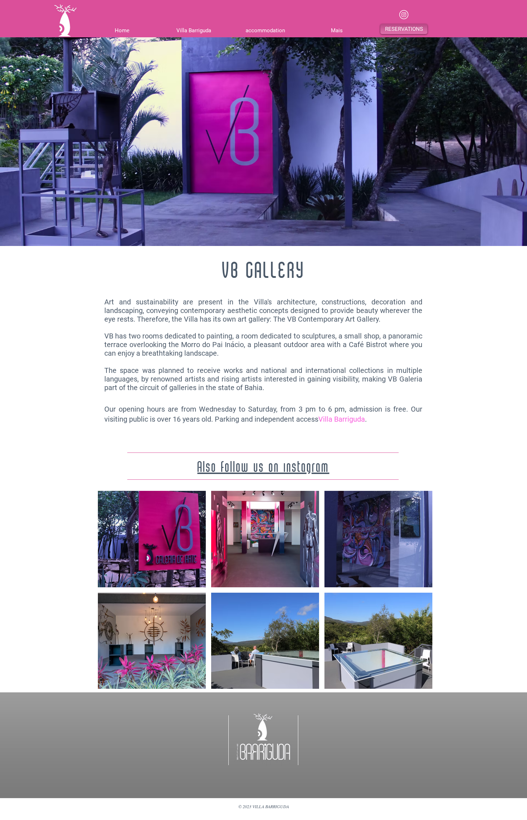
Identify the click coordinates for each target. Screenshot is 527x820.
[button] (403, 29)
